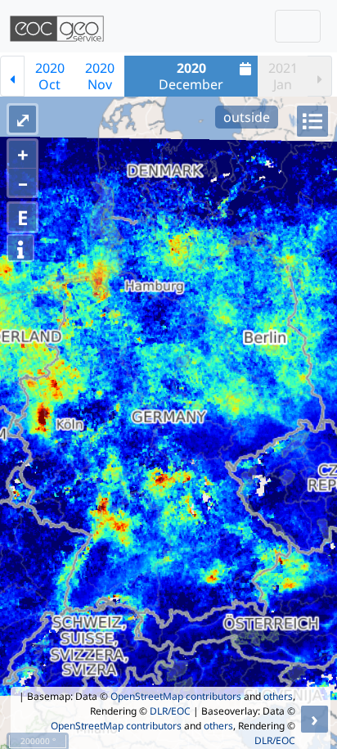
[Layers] (312, 121)
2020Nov (100, 76)
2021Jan (283, 76)
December (191, 76)
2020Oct (50, 76)
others (278, 696)
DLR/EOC (170, 711)
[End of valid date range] (320, 76)
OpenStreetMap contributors (175, 696)
